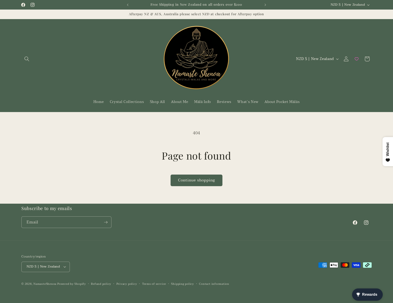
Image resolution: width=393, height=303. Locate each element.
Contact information (214, 284)
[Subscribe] (105, 222)
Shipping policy (182, 284)
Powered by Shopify (71, 284)
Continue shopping (196, 180)
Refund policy (101, 284)
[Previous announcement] (128, 5)
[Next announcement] (265, 5)
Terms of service (154, 284)
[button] (26, 58)
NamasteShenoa (44, 284)
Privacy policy (126, 284)
